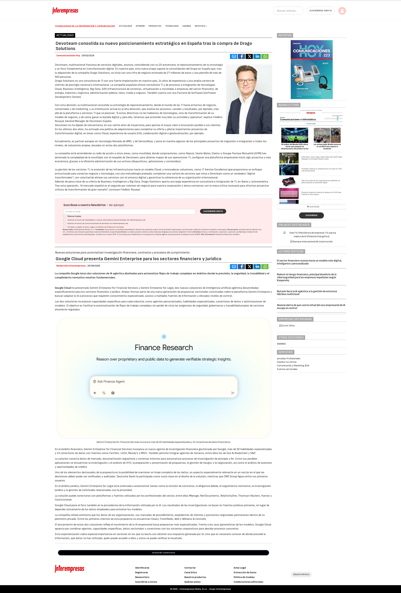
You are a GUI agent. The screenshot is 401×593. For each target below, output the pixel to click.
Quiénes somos (192, 581)
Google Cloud (63, 288)
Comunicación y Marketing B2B (293, 365)
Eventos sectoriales (287, 369)
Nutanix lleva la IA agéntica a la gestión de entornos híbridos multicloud (307, 293)
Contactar (190, 567)
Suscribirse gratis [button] (321, 10)
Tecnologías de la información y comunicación (85, 26)
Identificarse (142, 567)
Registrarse (141, 572)
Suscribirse (311, 215)
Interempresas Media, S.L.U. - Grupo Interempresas (205, 589)
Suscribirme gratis (213, 211)
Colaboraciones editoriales (248, 581)
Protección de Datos (245, 572)
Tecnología (172, 26)
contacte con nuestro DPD (106, 234)
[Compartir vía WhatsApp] (264, 56)
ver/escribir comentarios (163, 552)
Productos (154, 26)
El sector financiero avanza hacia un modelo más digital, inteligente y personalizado (309, 262)
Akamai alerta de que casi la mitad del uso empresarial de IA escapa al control (311, 307)
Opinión (140, 26)
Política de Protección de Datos (111, 227)
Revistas (200, 26)
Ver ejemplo (116, 205)
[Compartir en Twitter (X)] (249, 56)
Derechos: (197, 232)
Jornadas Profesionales (288, 358)
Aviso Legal (89, 227)
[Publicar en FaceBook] (241, 56)
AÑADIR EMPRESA (301, 574)
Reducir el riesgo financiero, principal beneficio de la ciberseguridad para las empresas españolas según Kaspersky (306, 277)
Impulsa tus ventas (287, 362)
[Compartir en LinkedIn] (257, 56)
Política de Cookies (244, 577)
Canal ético (190, 572)
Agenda (186, 26)
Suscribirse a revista (146, 581)
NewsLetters (142, 577)
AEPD (198, 234)
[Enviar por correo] (233, 56)
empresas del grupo (161, 232)
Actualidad (125, 26)
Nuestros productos (195, 577)
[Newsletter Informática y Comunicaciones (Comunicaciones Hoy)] (311, 157)
